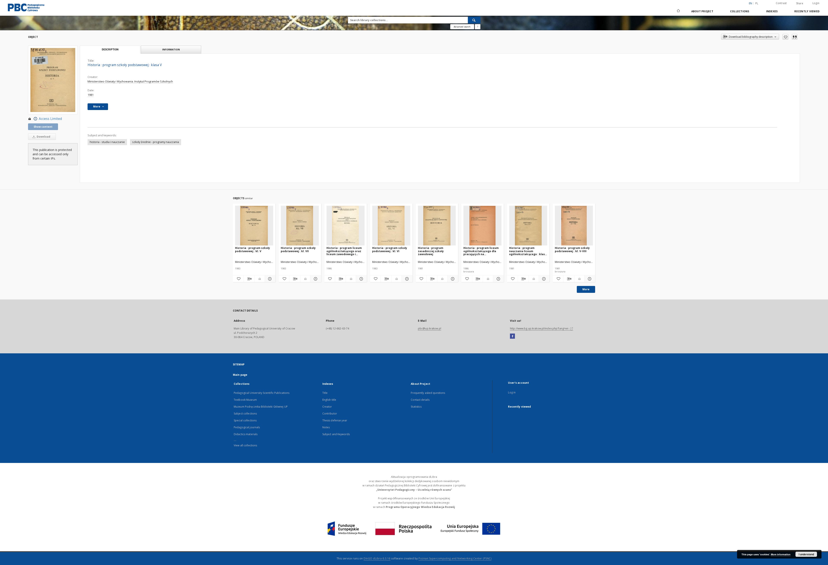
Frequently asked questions (428, 393)
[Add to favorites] (785, 37)
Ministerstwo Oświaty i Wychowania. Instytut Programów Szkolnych (130, 81)
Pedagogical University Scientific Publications (262, 393)
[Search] (474, 20)
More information (780, 554)
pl (756, 3)
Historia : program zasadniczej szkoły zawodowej (431, 251)
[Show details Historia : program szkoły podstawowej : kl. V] (269, 279)
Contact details (420, 400)
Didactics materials (245, 434)
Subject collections (245, 413)
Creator (327, 406)
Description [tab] (110, 49)
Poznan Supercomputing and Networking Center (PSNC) (455, 558)
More (586, 289)
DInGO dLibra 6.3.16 (377, 558)
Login (815, 3)
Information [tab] (171, 49)
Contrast (781, 3)
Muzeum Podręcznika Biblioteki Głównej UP (261, 406)
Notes (326, 427)
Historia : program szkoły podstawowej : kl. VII (298, 249)
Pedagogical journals (247, 427)
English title (329, 400)
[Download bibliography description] (249, 279)
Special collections (245, 420)
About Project (702, 11)
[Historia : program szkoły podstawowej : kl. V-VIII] (574, 226)
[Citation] (794, 37)
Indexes (772, 11)
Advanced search (462, 26)
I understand (806, 554)
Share (799, 3)
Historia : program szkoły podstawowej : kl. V (252, 249)
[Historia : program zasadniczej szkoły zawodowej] (437, 226)
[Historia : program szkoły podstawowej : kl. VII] (300, 226)
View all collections (245, 445)
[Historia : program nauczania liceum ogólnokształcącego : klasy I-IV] (528, 226)
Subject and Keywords (336, 434)
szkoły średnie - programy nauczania (155, 142)
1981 (91, 95)
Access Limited (50, 118)
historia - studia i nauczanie (107, 142)
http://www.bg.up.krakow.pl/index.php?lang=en (539, 328)
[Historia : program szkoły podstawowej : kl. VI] (391, 226)
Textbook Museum (245, 400)
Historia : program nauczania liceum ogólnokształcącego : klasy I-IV (527, 251)
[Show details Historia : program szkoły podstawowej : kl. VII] (315, 279)
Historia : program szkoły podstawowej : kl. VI (389, 249)
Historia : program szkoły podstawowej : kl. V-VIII (572, 249)
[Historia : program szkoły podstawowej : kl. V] (254, 226)
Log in (512, 392)
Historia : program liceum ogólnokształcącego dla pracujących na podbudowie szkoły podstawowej (481, 251)
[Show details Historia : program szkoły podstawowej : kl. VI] (406, 279)
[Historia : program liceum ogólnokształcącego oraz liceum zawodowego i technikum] (345, 226)
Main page (240, 375)
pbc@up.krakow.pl (429, 328)
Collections (739, 11)
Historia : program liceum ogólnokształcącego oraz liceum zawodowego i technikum (344, 251)
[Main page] (678, 11)
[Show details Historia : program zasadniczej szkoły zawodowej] (452, 279)
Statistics (416, 406)
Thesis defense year (334, 420)
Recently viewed (807, 11)
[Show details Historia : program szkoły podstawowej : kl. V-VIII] (589, 279)
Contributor (329, 413)
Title (325, 393)
